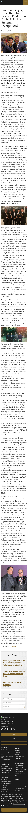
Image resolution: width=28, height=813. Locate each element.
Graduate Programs (6, 781)
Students (17, 750)
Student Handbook (5, 759)
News (14, 743)
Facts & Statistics (19, 784)
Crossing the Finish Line (20, 774)
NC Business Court (19, 788)
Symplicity (17, 758)
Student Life (19, 763)
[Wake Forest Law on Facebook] (2, 729)
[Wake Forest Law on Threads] (11, 729)
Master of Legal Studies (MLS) (7, 756)
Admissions (5, 764)
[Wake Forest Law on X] (14, 729)
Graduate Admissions (6, 768)
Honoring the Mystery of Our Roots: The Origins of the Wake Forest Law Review (14, 662)
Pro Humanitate (19, 771)
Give (14, 738)
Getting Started (19, 765)
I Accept (14, 810)
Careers (17, 748)
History (17, 782)
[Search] (23, 706)
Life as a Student (19, 767)
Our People (13, 646)
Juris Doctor (4, 779)
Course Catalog (5, 752)
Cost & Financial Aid (6, 770)
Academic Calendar (6, 750)
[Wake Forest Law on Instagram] (5, 729)
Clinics (2, 754)
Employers (17, 752)
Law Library (4, 785)
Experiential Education (6, 783)
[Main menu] (25, 2)
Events (16, 792)
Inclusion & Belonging (20, 786)
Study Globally (4, 787)
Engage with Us (5, 772)
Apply (14, 734)
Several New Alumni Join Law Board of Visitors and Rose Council (14, 673)
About (17, 779)
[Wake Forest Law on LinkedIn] (8, 729)
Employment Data (19, 756)
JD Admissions (4, 766)
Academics (5, 777)
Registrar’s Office (5, 789)
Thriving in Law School (20, 769)
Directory (17, 790)
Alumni (17, 754)
